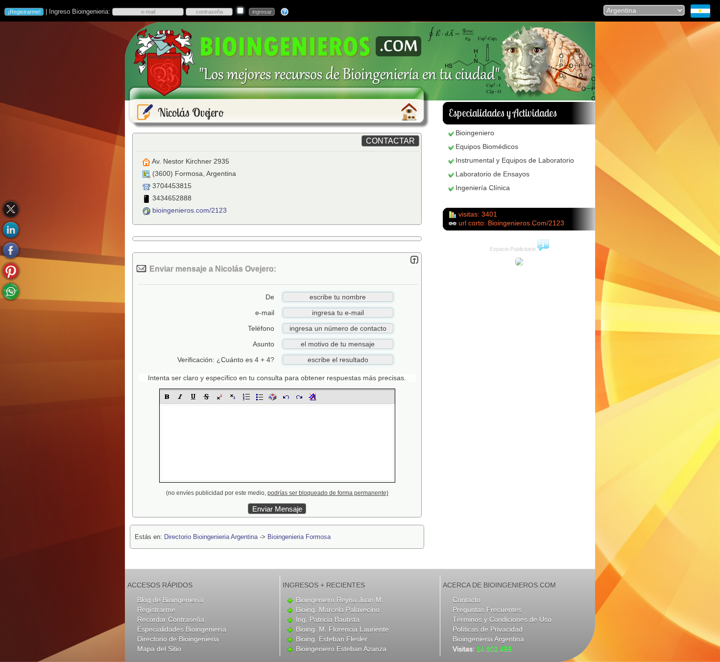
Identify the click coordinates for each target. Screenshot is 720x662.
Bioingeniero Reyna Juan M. (340, 600)
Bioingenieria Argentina (488, 639)
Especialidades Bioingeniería (181, 629)
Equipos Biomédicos (487, 146)
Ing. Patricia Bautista (328, 619)
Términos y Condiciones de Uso (502, 619)
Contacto (466, 600)
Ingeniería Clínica (483, 188)
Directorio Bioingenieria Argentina (211, 536)
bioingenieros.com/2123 (189, 210)
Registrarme (156, 609)
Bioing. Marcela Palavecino (338, 609)
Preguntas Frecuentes (487, 609)
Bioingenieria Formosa (299, 536)
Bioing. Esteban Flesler (331, 639)
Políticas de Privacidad (488, 629)
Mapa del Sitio (159, 649)
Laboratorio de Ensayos (492, 174)
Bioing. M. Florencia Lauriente (342, 629)
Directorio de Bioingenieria (178, 639)
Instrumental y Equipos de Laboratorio (515, 160)
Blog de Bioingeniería (170, 600)
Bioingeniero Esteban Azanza (341, 649)
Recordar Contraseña (170, 619)
